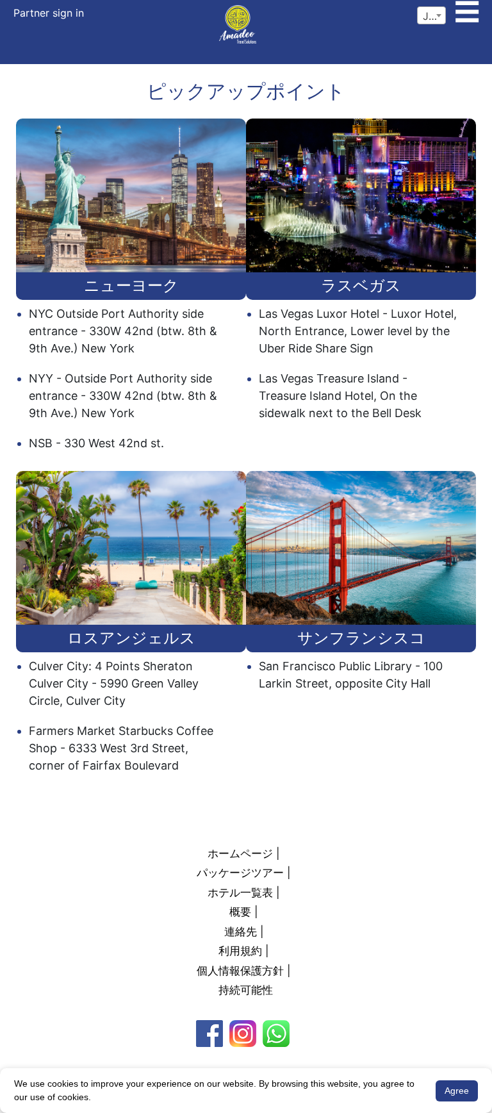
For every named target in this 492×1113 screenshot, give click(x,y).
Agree (457, 1090)
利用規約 (240, 950)
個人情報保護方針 (240, 970)
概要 (240, 911)
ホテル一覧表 (240, 892)
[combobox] (431, 15)
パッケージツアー (240, 872)
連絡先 (240, 931)
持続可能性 (245, 990)
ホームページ (240, 853)
